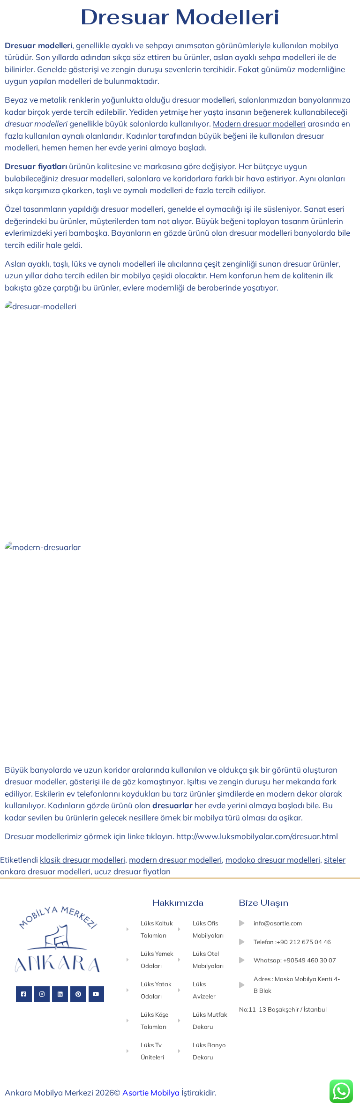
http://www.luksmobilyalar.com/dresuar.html (257, 836)
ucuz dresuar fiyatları (132, 871)
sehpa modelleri (286, 57)
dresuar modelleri (132, 209)
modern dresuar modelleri (175, 859)
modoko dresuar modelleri (272, 859)
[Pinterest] (78, 994)
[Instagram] (42, 994)
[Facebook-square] (24, 994)
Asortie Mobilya (151, 1092)
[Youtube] (97, 994)
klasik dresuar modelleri (82, 859)
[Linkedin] (60, 994)
